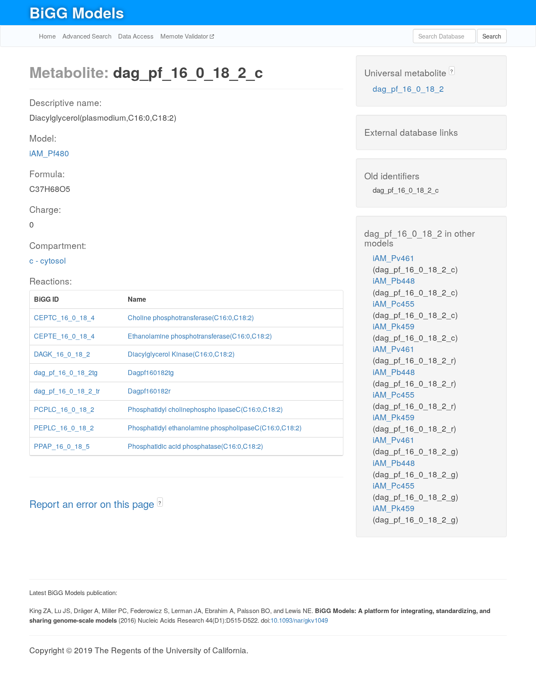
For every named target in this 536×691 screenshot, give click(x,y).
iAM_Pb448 (394, 280)
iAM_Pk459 (394, 325)
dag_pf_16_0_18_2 (408, 88)
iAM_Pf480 (49, 152)
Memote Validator (185, 35)
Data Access (136, 35)
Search (491, 36)
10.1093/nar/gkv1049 (299, 620)
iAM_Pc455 (394, 303)
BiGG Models (76, 12)
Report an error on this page (93, 503)
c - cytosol (47, 260)
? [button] (159, 502)
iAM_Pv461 (394, 257)
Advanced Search (86, 35)
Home (47, 35)
